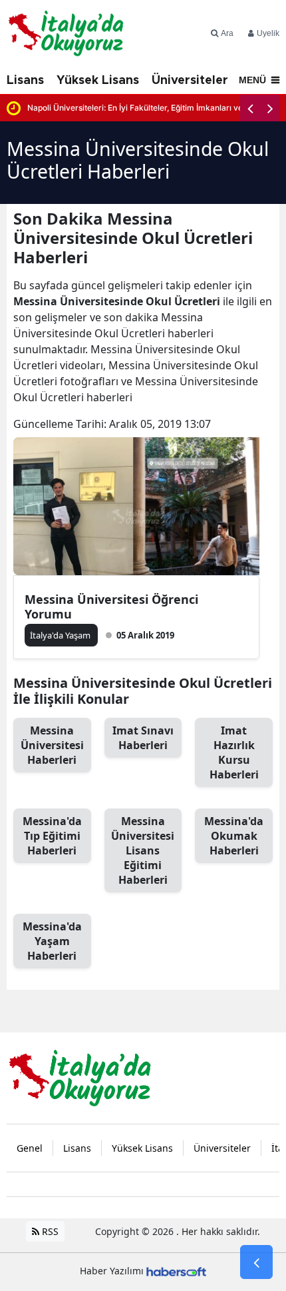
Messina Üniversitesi (52, 745)
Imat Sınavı (143, 737)
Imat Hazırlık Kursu (234, 752)
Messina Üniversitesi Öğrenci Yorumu (111, 606)
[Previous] (250, 108)
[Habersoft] (176, 1271)
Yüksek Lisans (98, 81)
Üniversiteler (190, 81)
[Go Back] (256, 1262)
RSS (49, 1231)
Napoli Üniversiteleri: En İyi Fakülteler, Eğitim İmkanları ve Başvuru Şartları (153, 108)
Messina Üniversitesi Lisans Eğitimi (142, 850)
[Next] (270, 108)
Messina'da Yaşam (52, 941)
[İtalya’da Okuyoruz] (80, 1077)
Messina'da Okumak (233, 836)
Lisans (25, 81)
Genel (30, 1148)
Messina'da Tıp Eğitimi (52, 836)
